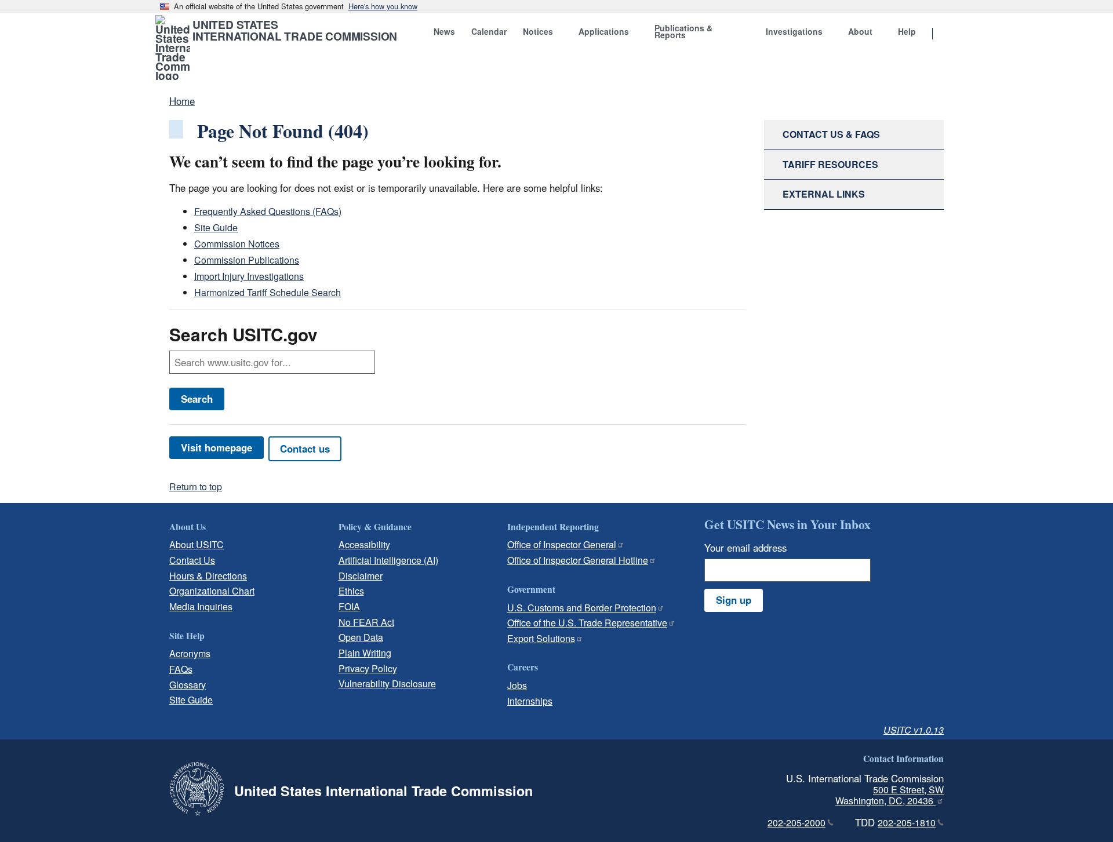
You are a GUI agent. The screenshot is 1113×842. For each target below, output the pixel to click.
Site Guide (216, 227)
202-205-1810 (907, 822)
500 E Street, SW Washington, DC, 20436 (889, 795)
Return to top (195, 486)
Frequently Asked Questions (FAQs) (267, 211)
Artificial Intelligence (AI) (388, 560)
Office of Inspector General (561, 544)
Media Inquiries (200, 606)
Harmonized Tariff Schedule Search (267, 292)
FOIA (349, 606)
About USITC (196, 544)
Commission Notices (236, 243)
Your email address (745, 547)
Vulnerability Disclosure (387, 683)
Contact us (305, 448)
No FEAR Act (366, 622)
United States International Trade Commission (294, 30)
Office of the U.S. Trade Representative (587, 622)
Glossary (187, 684)
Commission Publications (246, 260)
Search (197, 399)
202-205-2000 (796, 822)
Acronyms (189, 653)
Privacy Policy (368, 668)
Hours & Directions (208, 575)
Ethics (351, 590)
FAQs (180, 669)
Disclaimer (361, 575)
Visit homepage (216, 447)
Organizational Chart (211, 590)
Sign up (733, 600)
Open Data (361, 637)
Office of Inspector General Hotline (577, 560)
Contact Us (192, 560)
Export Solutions (541, 638)
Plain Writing (365, 652)
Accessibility (364, 544)
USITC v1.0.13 (913, 730)
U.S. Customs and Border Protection (581, 607)
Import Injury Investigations (249, 276)
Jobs (517, 685)
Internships (529, 701)
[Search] (947, 34)
